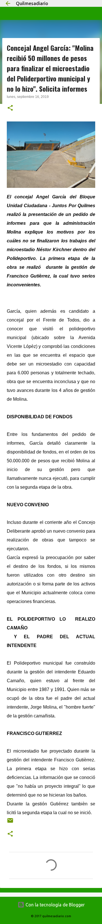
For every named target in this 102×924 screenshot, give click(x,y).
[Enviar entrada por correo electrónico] (10, 822)
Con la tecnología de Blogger (54, 904)
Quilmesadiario (32, 3)
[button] (10, 108)
